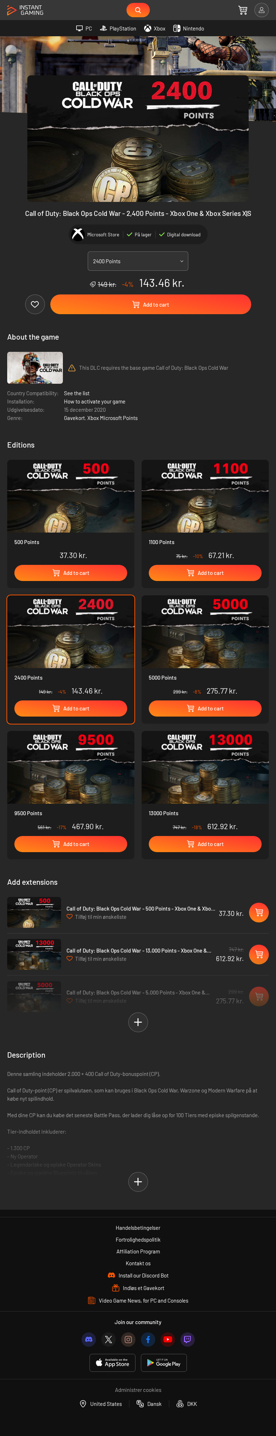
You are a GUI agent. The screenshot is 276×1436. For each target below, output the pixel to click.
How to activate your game (94, 401)
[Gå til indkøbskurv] (242, 10)
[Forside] (25, 10)
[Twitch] (187, 1339)
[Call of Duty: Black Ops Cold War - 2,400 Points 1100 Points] (205, 511)
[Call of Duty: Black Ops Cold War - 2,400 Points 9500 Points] (70, 782)
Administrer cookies (138, 1390)
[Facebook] (148, 1339)
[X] (108, 1339)
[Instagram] (128, 1339)
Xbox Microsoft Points (112, 418)
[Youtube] (168, 1339)
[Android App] (164, 1363)
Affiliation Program (138, 1251)
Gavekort (74, 418)
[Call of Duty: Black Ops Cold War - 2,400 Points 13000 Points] (205, 782)
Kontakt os (138, 1263)
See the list (76, 393)
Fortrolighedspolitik (138, 1239)
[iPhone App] (112, 1363)
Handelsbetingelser (138, 1227)
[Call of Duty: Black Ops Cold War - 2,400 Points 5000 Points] (205, 647)
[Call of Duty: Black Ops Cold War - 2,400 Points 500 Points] (70, 511)
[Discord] (89, 1339)
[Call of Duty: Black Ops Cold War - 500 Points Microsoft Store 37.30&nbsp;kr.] (34, 912)
